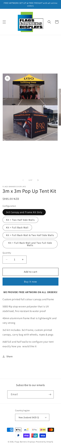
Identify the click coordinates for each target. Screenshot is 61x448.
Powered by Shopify (44, 442)
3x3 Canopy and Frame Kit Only (24, 212)
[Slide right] (38, 180)
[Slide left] (23, 180)
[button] (4, 22)
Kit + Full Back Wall (17, 227)
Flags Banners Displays (25, 442)
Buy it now (30, 281)
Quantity (7, 252)
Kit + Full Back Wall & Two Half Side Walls (30, 235)
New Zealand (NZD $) (29, 417)
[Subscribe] (50, 394)
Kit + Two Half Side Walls (20, 219)
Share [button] (9, 356)
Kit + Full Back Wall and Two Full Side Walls (30, 244)
